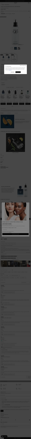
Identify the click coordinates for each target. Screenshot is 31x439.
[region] (15, 69)
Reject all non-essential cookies (23, 65)
